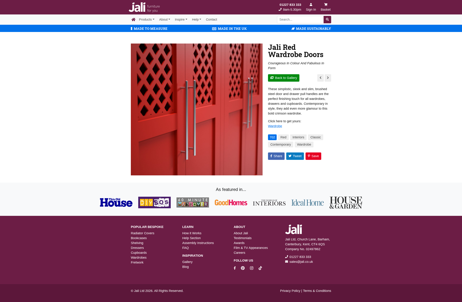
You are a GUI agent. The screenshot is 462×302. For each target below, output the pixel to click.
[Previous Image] (320, 78)
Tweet (297, 156)
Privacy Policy (290, 291)
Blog (185, 267)
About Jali (241, 233)
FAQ (185, 248)
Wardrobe (275, 126)
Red (283, 137)
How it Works (191, 233)
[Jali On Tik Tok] (260, 268)
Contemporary (280, 144)
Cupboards (139, 252)
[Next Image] (328, 78)
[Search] (327, 19)
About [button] (163, 19)
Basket (326, 9)
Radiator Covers (142, 233)
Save (315, 156)
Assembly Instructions (198, 243)
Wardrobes (139, 257)
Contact (211, 19)
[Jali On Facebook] (237, 268)
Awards (239, 243)
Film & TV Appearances (251, 248)
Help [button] (195, 19)
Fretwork (137, 262)
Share (278, 156)
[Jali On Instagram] (254, 268)
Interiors (298, 137)
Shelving (137, 243)
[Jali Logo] (144, 7)
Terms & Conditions (317, 291)
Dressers (137, 248)
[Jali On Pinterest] (245, 268)
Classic (315, 137)
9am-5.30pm (290, 7)
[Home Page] (133, 19)
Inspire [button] (180, 19)
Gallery (187, 262)
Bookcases (139, 238)
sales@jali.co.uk (301, 262)
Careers (239, 252)
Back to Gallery (286, 78)
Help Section (191, 238)
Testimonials (243, 238)
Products (145, 19)
